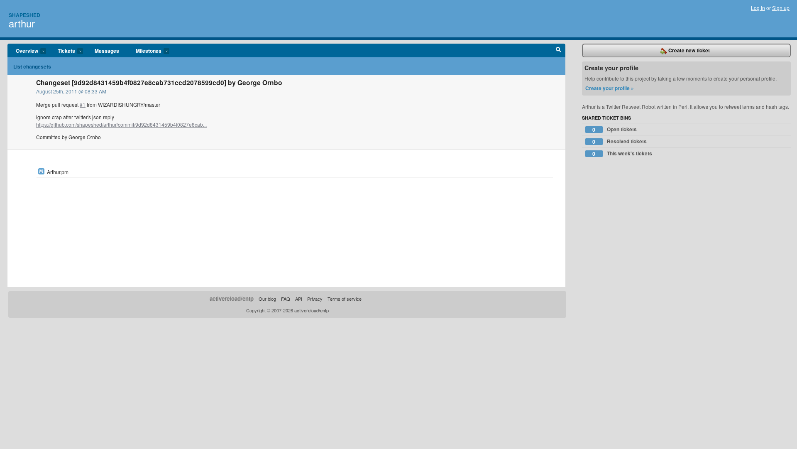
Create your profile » (609, 88)
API (298, 298)
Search (558, 51)
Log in (758, 7)
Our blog (267, 298)
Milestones (144, 51)
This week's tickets (622, 153)
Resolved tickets (619, 141)
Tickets (62, 51)
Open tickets (614, 129)
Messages (107, 50)
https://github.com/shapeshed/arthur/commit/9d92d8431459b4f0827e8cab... (121, 124)
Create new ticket (688, 50)
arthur (22, 23)
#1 (83, 104)
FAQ (285, 298)
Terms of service (345, 298)
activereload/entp (232, 298)
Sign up (781, 7)
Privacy (315, 298)
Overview (22, 51)
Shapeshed (24, 15)
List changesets (32, 66)
